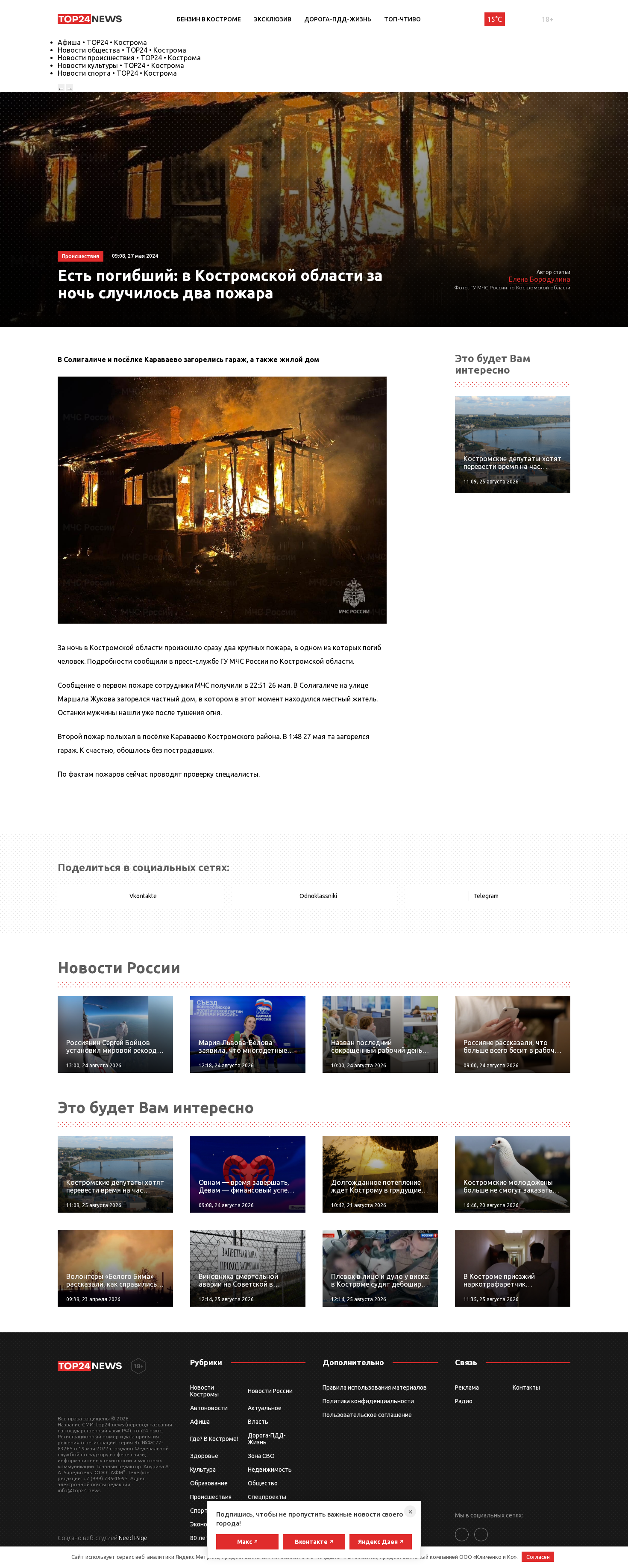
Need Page (133, 1538)
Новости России (270, 1390)
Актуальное (265, 1408)
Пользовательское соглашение (367, 1414)
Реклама (467, 1387)
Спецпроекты (267, 1496)
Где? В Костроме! (214, 1438)
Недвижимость (270, 1469)
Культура (203, 1469)
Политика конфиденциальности (368, 1401)
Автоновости (209, 1408)
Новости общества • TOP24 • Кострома (122, 50)
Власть (258, 1421)
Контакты (526, 1387)
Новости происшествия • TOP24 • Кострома (129, 58)
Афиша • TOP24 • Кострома (102, 42)
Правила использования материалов (375, 1387)
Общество (263, 1483)
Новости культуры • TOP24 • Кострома (121, 65)
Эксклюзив (272, 19)
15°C (494, 19)
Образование (209, 1483)
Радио (463, 1401)
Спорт (199, 1510)
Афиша (200, 1421)
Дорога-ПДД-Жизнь (337, 19)
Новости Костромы (204, 1391)
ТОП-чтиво (402, 19)
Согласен (538, 1557)
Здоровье (204, 1455)
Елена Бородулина (539, 279)
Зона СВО (261, 1455)
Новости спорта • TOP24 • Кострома (117, 73)
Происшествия (211, 1496)
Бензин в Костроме (209, 19)
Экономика (205, 1524)
